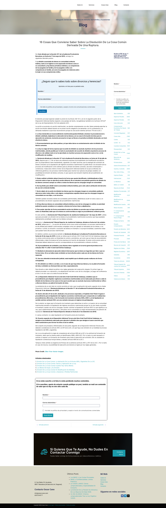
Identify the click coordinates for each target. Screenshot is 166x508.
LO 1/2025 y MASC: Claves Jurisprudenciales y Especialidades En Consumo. (83, 486)
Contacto (126, 5)
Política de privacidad (60, 505)
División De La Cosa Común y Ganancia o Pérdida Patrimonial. (57, 372)
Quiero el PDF (122, 108)
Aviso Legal (51, 505)
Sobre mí (103, 478)
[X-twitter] (128, 495)
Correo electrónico (45, 99)
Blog (116, 5)
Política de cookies (70, 505)
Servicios (91, 5)
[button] (92, 5)
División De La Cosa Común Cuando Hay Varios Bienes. (55, 365)
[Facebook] (122, 495)
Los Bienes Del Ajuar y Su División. (48, 368)
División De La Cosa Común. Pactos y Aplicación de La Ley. (56, 363)
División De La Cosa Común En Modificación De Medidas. (56, 370)
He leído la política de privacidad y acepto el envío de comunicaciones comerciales (67, 107)
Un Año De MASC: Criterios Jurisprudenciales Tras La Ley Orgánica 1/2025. (83, 496)
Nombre (41, 91)
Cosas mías (104, 5)
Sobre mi (80, 5)
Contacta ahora (120, 453)
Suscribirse (42, 111)
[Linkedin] (125, 495)
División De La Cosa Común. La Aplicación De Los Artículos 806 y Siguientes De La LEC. (66, 361)
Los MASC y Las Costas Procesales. (82, 477)
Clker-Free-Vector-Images (54, 351)
